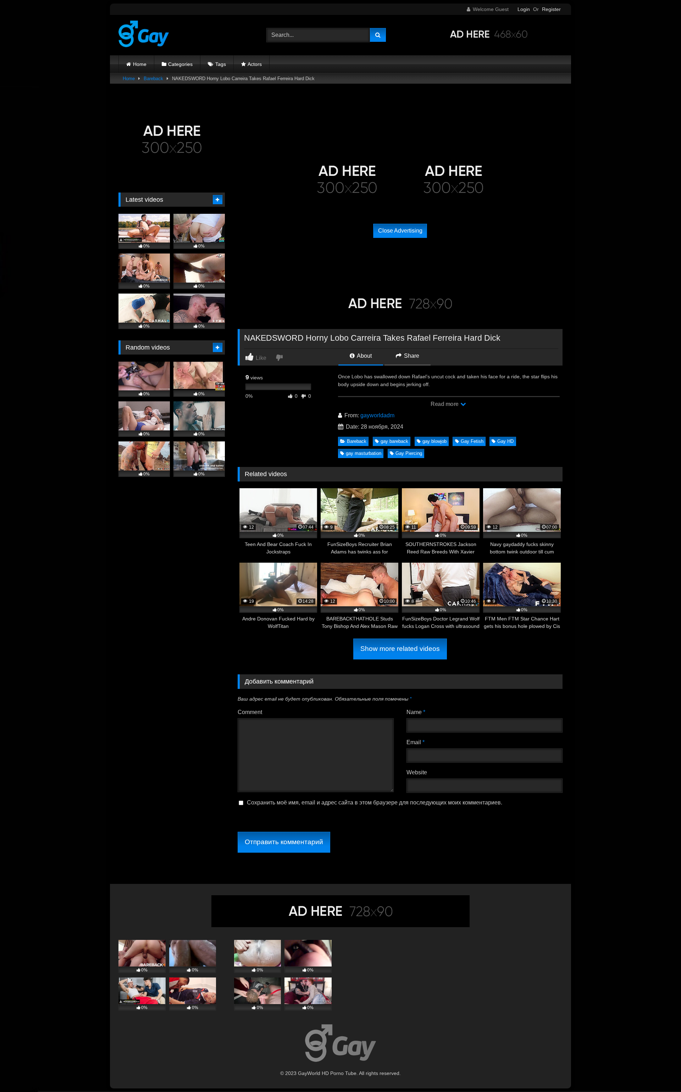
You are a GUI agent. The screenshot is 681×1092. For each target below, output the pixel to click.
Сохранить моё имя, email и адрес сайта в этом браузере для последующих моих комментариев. (374, 803)
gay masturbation (363, 453)
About (364, 356)
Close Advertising (400, 231)
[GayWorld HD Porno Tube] (143, 35)
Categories (180, 64)
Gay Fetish (472, 441)
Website (416, 772)
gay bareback (394, 441)
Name (415, 712)
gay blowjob (434, 441)
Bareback (153, 78)
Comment (250, 712)
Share (411, 356)
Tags (220, 64)
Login (523, 9)
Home (139, 64)
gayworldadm (377, 415)
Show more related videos (400, 648)
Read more (445, 404)
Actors (255, 64)
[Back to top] (659, 1071)
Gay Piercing (408, 453)
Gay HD (505, 441)
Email (415, 742)
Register (551, 9)
